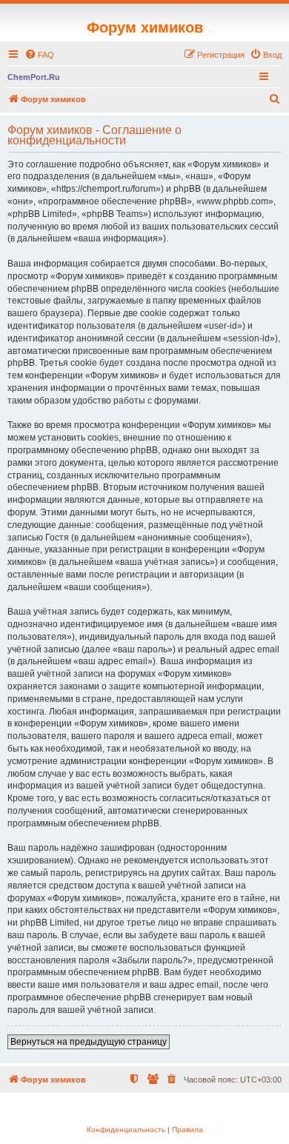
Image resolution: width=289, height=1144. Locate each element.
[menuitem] (39, 55)
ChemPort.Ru (33, 77)
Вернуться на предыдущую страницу (88, 1042)
